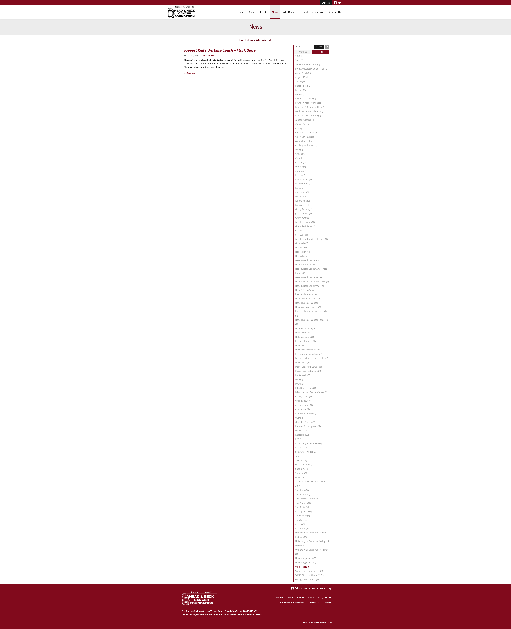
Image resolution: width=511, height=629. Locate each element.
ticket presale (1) (303, 511)
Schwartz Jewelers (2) (305, 451)
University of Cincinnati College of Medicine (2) (312, 543)
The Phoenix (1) (303, 502)
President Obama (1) (305, 413)
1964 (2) (299, 56)
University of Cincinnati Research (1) (311, 551)
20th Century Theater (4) (307, 64)
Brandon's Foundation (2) (308, 115)
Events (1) (300, 175)
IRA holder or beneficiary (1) (309, 353)
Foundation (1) (302, 183)
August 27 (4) (301, 77)
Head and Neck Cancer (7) (308, 302)
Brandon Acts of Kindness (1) (309, 102)
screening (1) (301, 456)
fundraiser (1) (302, 192)
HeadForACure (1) (304, 332)
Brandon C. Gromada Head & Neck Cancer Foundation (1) (310, 109)
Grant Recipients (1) (305, 226)
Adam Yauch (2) (303, 73)
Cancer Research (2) (305, 124)
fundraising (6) (302, 200)
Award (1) (300, 81)
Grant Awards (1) (303, 217)
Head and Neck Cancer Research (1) (311, 322)
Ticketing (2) (301, 519)
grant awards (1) (303, 213)
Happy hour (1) (302, 256)
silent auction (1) (303, 464)
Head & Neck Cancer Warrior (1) (311, 285)
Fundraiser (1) (302, 196)
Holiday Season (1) (304, 336)
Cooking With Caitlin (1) (306, 145)
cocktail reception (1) (305, 141)
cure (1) (299, 149)
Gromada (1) (301, 243)
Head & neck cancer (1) (306, 264)
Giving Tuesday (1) (304, 209)
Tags (320, 51)
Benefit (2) (300, 94)
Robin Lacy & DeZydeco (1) (308, 443)
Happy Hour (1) (303, 251)
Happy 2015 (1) (302, 247)
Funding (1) (300, 187)
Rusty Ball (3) (301, 447)
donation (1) (301, 170)
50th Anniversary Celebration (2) (311, 68)
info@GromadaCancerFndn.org (315, 588)
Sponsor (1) (301, 473)
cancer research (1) (305, 119)
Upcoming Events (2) (305, 562)
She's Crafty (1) (302, 460)
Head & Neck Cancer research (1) (311, 277)
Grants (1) (300, 230)
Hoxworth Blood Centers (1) (309, 349)
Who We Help (209, 55)
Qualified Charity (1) (305, 422)
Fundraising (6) (302, 205)
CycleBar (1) (301, 153)
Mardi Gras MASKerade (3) (308, 366)
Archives (303, 51)
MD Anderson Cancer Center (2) (311, 392)
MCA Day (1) (301, 383)
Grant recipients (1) (305, 222)
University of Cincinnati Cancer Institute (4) (310, 534)
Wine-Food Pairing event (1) (309, 571)
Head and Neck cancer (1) (308, 307)
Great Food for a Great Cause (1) (311, 239)
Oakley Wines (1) (303, 396)
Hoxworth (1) (301, 345)
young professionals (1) (307, 579)
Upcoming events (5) (305, 558)
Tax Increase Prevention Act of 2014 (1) (310, 483)
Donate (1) (300, 166)
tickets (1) (300, 524)
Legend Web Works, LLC (323, 622)
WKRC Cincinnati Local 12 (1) (309, 575)
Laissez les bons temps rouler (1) (311, 358)
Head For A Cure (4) (305, 328)
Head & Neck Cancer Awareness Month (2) (311, 271)
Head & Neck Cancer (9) (307, 260)
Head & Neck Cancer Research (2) (312, 281)
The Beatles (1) (302, 494)
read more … (189, 73)
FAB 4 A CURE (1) (303, 179)
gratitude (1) (301, 234)
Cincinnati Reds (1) (304, 136)
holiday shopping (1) (305, 341)
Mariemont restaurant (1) (308, 370)
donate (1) (300, 162)
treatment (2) (302, 528)
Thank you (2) (302, 490)
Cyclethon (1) (301, 158)
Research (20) (302, 434)
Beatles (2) (300, 90)
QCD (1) (299, 417)
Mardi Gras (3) (302, 362)
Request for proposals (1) (308, 426)
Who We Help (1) (303, 566)
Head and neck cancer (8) (308, 298)
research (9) (301, 430)
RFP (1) (298, 439)
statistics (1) (301, 477)
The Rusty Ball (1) (303, 507)
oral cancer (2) (302, 409)
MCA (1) (299, 379)
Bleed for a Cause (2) (305, 98)
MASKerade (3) (302, 375)
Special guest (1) (303, 468)
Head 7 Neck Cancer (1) (306, 290)
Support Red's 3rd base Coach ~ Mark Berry (220, 50)
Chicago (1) (300, 128)
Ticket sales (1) (302, 515)
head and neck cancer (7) (307, 294)
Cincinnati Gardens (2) (306, 132)
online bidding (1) (304, 405)
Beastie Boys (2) (303, 85)
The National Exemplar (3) (308, 498)
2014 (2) (299, 60)
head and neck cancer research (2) (311, 313)
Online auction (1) (304, 400)
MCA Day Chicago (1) (305, 388)
